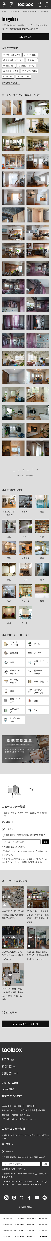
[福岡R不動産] (8, 1230)
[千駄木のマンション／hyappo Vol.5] (37, 304)
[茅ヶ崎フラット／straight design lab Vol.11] (37, 125)
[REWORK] (43, 1236)
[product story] (13, 904)
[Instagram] (6, 1197)
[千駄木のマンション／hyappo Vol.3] (37, 286)
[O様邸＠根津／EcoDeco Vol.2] (13, 358)
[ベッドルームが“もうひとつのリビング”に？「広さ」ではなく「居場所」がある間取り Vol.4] (37, 179)
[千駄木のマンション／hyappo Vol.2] (13, 286)
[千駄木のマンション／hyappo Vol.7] (37, 322)
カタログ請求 (8, 1089)
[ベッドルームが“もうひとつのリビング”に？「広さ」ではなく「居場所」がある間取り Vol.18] (37, 197)
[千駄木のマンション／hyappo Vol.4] (13, 304)
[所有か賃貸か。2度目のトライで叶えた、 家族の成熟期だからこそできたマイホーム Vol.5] (13, 250)
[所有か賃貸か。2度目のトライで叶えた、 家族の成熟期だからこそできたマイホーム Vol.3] (13, 232)
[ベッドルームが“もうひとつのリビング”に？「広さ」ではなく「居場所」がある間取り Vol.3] (13, 179)
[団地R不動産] (31, 1230)
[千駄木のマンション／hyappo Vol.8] (13, 340)
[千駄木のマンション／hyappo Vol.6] (13, 322)
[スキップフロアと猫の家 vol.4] (13, 376)
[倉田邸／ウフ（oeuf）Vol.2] (37, 376)
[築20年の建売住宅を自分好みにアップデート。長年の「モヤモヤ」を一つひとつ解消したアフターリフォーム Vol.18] (13, 107)
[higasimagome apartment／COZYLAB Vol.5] (37, 215)
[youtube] (37, 1197)
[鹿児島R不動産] (20, 1230)
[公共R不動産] (43, 1230)
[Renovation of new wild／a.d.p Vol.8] (13, 448)
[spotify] (44, 1197)
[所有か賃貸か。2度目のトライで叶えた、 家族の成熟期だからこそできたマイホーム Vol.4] (37, 232)
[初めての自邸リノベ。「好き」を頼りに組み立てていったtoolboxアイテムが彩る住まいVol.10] (37, 448)
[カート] (11, 4)
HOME (4, 11)
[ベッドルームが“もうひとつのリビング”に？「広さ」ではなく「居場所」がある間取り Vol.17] (13, 197)
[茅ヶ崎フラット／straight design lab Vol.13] (13, 143)
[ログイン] (4, 4)
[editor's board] (38, 904)
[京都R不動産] (20, 1224)
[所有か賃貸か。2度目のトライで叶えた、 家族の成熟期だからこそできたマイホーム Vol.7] (13, 268)
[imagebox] (10, 19)
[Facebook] (29, 1197)
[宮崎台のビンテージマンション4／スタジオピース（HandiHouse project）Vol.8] (37, 430)
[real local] (31, 1236)
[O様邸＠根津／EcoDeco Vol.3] (37, 358)
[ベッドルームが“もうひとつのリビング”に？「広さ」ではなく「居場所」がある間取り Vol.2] (37, 161)
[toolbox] (12, 1049)
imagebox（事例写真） (30, 11)
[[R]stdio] (20, 1236)
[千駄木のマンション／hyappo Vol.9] (37, 340)
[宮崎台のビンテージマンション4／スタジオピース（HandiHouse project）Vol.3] (13, 394)
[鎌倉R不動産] (43, 1218)
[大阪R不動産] (31, 1224)
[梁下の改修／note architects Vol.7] (13, 215)
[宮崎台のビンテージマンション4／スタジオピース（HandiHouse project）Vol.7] (13, 430)
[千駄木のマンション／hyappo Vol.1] (37, 268)
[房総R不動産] (31, 1218)
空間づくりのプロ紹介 (12, 1095)
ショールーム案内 (10, 1082)
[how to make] (13, 943)
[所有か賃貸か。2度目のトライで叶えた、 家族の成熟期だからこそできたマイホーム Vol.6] (37, 250)
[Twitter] (22, 1197)
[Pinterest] (14, 1197)
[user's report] (38, 943)
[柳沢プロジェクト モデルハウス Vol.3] (13, 161)
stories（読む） (14, 11)
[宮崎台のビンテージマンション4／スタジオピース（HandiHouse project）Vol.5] (13, 412)
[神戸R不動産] (43, 1224)
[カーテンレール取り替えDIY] (13, 125)
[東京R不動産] (8, 1218)
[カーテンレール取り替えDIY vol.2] (37, 107)
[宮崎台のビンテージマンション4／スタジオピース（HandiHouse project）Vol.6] (37, 412)
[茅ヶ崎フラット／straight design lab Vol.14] (37, 143)
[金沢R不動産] (8, 1224)
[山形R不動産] (20, 1218)
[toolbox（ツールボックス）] (25, 4)
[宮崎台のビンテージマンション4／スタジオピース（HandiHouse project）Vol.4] (37, 394)
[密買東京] (8, 1236)
